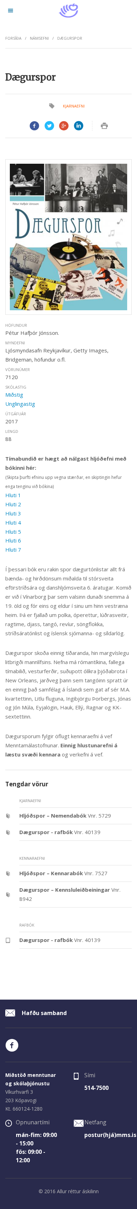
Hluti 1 (13, 495)
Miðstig (14, 394)
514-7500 (96, 1088)
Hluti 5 (13, 531)
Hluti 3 (13, 513)
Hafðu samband (43, 1013)
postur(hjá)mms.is (110, 1135)
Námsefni (39, 38)
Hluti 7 (13, 549)
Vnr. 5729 (65, 815)
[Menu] (10, 10)
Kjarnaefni (74, 106)
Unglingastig (20, 403)
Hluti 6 (13, 540)
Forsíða (13, 38)
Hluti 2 (13, 504)
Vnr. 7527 (63, 873)
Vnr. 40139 (59, 832)
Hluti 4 (13, 522)
